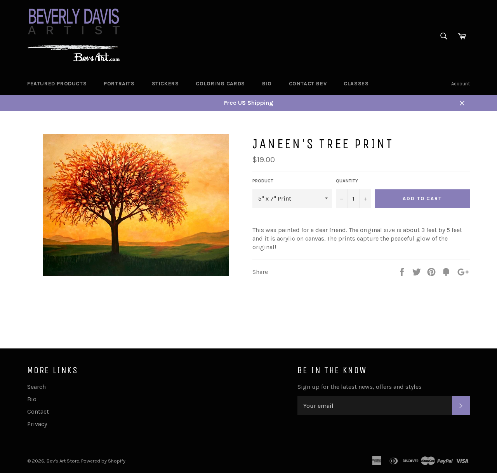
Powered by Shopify (103, 461)
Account (460, 84)
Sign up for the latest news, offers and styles (359, 386)
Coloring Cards (220, 83)
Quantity (347, 181)
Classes (356, 83)
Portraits (119, 83)
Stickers (165, 83)
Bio (267, 83)
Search (36, 386)
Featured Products (57, 83)
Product (262, 181)
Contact (38, 411)
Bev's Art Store (63, 461)
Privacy (37, 424)
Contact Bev (308, 83)
